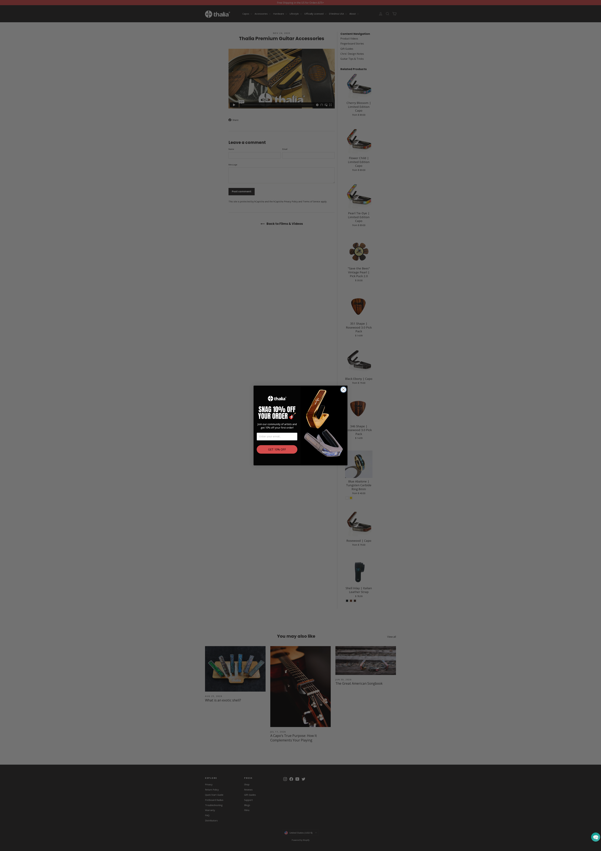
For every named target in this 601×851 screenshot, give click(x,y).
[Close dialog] (343, 389)
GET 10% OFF (277, 449)
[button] (595, 837)
